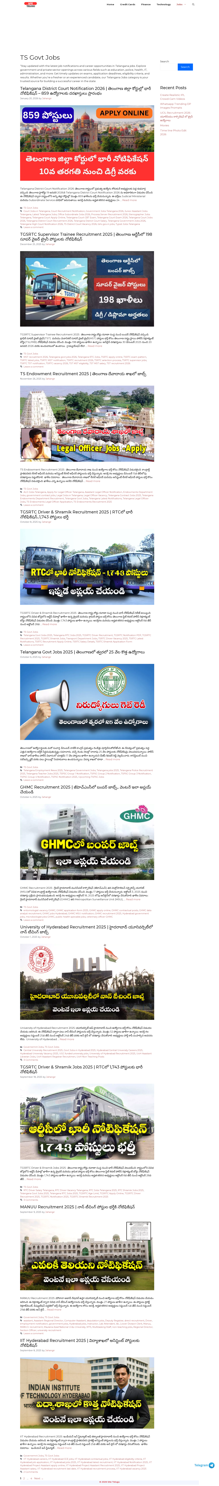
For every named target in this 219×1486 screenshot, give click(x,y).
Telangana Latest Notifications (105, 498)
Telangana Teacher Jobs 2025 (42, 773)
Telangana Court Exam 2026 (112, 217)
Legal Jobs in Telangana (69, 495)
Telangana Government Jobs (80, 770)
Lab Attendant (107, 1323)
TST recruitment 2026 (118, 363)
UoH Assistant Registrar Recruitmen (56, 1056)
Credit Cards (127, 4)
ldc (117, 1323)
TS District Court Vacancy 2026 (80, 224)
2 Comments (31, 1472)
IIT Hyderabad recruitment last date (56, 1468)
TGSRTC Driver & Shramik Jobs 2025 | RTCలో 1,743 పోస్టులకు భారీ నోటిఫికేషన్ (81, 1069)
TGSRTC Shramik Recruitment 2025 (89, 1196)
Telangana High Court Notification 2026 (41, 224)
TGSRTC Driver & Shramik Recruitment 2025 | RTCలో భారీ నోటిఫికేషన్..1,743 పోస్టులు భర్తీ (76, 514)
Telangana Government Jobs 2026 (127, 221)
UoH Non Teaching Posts (90, 1056)
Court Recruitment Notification (68, 211)
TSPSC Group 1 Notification (74, 773)
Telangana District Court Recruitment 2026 (49, 221)
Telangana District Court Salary (90, 221)
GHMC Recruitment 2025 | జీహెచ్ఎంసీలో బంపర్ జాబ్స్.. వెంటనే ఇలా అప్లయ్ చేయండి (85, 789)
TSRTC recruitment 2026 (80, 360)
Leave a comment (34, 227)
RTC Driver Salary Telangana (39, 1190)
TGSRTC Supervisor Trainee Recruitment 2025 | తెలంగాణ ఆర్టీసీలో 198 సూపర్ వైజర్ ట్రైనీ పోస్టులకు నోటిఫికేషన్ (86, 237)
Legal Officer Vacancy (95, 495)
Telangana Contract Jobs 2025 (124, 495)
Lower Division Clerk (131, 1323)
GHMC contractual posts (125, 910)
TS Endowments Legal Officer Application (49, 501)
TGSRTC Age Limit (89, 1193)
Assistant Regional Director (48, 1320)
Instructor (92, 1323)
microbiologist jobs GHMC (40, 916)
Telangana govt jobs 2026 (63, 357)
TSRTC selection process (107, 360)
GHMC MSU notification (81, 913)
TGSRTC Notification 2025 (55, 1196)
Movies (164, 125)
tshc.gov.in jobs (106, 224)
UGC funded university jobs (73, 1053)
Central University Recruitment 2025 (43, 1050)
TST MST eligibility (78, 363)
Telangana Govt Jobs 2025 (38, 635)
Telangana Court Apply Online (48, 217)
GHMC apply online (100, 910)
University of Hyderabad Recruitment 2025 (112, 1053)
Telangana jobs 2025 (108, 770)
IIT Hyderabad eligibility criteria (125, 1459)
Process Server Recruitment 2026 (109, 214)
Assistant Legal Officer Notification (103, 492)
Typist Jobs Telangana (128, 224)
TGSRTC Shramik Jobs (53, 638)
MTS (89, 1327)
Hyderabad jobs (77, 1323)
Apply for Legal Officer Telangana (65, 492)
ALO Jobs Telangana (35, 492)
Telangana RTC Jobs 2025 (67, 635)
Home (110, 4)
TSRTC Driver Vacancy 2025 (113, 638)
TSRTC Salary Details (84, 641)
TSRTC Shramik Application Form (114, 641)
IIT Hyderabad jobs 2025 (63, 1462)
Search (164, 61)
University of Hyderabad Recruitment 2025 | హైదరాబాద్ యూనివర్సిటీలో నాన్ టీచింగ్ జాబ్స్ (86, 929)
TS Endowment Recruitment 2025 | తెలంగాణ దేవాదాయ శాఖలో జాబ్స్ (83, 373)
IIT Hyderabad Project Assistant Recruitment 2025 (93, 1465)
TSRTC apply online (111, 357)
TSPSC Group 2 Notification (105, 773)
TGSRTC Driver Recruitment (97, 635)
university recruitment (49, 1330)
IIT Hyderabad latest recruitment (95, 1462)
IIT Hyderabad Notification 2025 (131, 1462)
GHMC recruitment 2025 (108, 913)
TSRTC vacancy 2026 (57, 363)
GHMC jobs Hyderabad (54, 913)
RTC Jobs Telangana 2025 (103, 1190)
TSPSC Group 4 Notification (35, 777)
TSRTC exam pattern (135, 357)
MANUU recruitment (31, 1327)
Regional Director (143, 1327)
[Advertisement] (109, 31)
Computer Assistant (75, 1320)
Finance (146, 4)
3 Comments (31, 1060)
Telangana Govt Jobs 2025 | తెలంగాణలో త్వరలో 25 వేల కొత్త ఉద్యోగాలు (82, 652)
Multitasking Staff (101, 1327)
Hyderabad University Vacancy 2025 (39, 1053)
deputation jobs (95, 1320)
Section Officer (28, 1330)
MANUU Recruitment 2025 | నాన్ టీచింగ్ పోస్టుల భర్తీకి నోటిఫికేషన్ (77, 1206)
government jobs (58, 1323)
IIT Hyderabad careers (35, 1459)
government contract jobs (41, 495)
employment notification (34, 1323)
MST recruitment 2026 (36, 357)
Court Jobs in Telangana (37, 211)
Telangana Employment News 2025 (43, 770)
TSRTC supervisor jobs (134, 360)
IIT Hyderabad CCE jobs (61, 1459)
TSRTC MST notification (53, 360)
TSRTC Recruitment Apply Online (53, 641)
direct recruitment (134, 1320)
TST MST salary (98, 363)
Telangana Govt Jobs (76, 498)
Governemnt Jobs (34, 1047)
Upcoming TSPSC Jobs (91, 777)
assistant (28, 1320)
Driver (148, 1320)
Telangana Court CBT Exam (81, 217)
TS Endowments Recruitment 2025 (92, 501)
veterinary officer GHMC (100, 916)
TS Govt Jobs (31, 208)
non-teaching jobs (122, 1327)
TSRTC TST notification (32, 363)
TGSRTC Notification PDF (127, 635)
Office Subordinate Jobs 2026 (74, 214)
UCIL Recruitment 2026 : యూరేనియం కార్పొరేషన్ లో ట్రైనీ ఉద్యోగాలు (176, 116)
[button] (193, 4)
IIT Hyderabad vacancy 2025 (131, 1468)
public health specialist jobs (71, 916)
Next (39, 1478)
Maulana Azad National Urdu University (65, 1327)
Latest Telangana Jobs (44, 214)
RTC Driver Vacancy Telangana (71, 1190)
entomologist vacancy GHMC (39, 910)
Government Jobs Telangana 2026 (105, 211)
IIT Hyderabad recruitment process (96, 1468)
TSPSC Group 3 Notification (136, 773)
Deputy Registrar (114, 1320)
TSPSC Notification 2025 (64, 777)
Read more (129, 200)
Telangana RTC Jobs (89, 357)
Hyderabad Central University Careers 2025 (120, 1050)
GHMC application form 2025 (72, 910)
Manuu (147, 1323)
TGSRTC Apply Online (112, 1193)
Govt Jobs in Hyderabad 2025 (80, 1050)
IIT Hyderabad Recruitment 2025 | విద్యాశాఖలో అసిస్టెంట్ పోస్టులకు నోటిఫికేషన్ (79, 1343)
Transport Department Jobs (81, 638)
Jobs (179, 4)
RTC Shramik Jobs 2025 (131, 1190)
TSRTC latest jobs (29, 360)
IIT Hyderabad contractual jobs (91, 1459)
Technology (164, 4)
